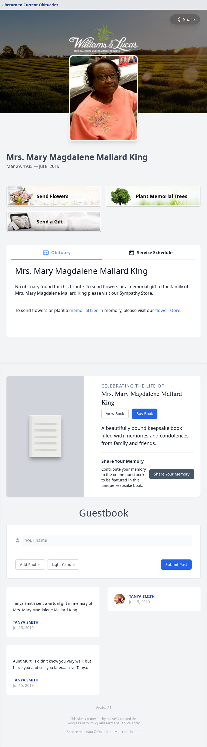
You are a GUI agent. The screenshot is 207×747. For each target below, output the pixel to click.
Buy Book (144, 413)
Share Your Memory (171, 474)
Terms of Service (118, 723)
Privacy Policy (88, 723)
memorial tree (83, 310)
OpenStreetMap (109, 731)
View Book (115, 413)
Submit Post (176, 564)
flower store (167, 310)
